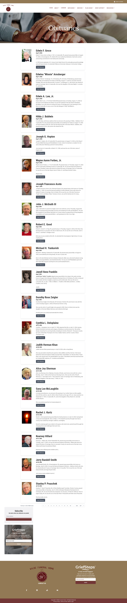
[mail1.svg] (57, 590)
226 (77, 505)
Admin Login (71, 601)
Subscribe (18, 519)
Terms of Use (64, 601)
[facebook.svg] (26, 590)
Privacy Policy (56, 601)
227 (80, 505)
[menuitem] (51, 8)
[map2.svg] (47, 590)
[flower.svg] (37, 590)
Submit (18, 544)
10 (70, 505)
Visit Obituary (40, 67)
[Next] (83, 505)
